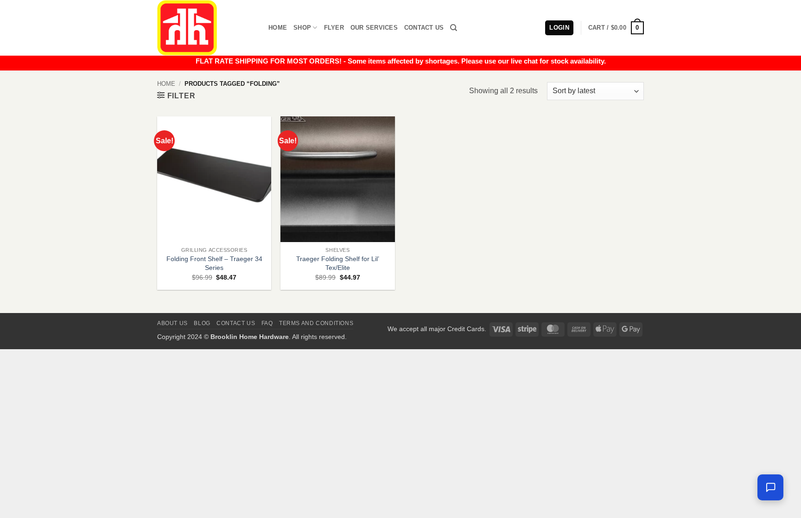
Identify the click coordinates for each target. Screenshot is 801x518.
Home (277, 27)
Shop (302, 27)
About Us (172, 323)
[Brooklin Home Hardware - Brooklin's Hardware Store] (205, 28)
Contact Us (424, 27)
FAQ (267, 323)
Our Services (374, 27)
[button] (616, 28)
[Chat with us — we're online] (770, 487)
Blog (202, 323)
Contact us (235, 323)
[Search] (453, 28)
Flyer (334, 27)
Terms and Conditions (316, 323)
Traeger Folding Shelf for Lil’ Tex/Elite (337, 263)
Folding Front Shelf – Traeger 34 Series (214, 263)
